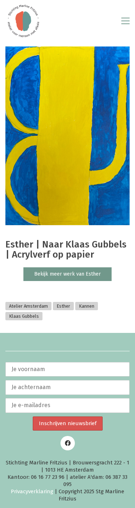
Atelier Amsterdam (28, 306)
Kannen (86, 306)
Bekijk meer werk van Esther (67, 274)
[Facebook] (67, 443)
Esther (63, 306)
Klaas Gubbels (24, 316)
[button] (125, 21)
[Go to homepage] (23, 21)
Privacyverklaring (32, 491)
